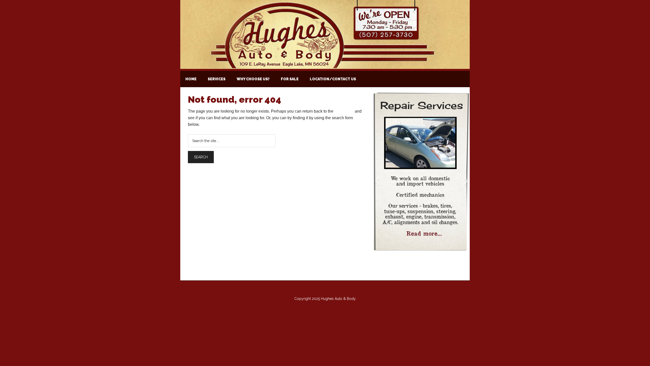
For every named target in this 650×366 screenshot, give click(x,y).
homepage (344, 111)
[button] (377, 181)
